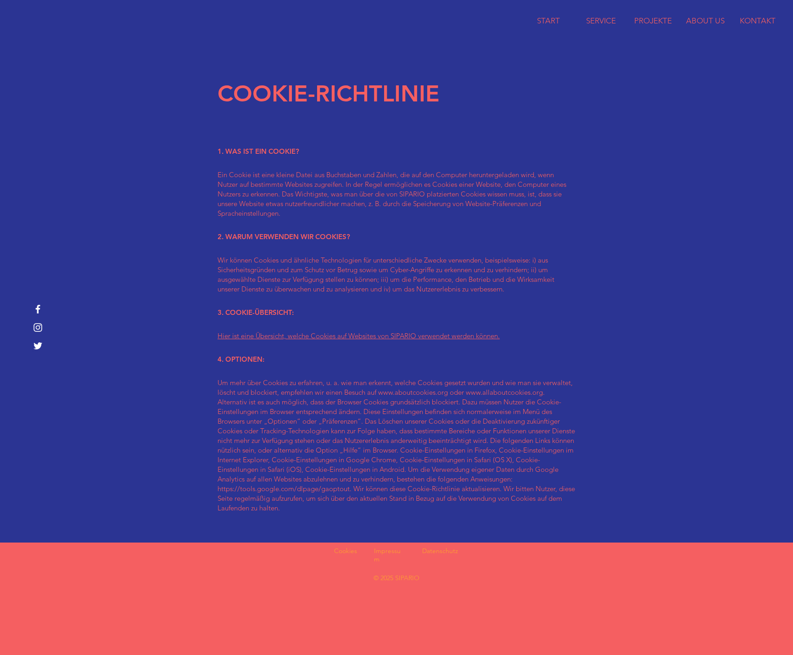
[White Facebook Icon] (38, 309)
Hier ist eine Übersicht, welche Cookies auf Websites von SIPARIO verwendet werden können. (359, 335)
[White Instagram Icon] (38, 327)
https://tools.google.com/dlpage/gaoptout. (285, 488)
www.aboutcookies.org (413, 392)
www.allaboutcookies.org (504, 392)
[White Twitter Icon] (38, 346)
